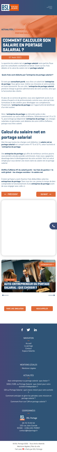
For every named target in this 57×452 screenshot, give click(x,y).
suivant (44, 194)
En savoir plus (46, 265)
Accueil (28, 343)
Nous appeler (42, 308)
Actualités (7, 29)
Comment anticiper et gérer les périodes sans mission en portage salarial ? (28, 397)
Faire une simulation (15, 308)
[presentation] (5, 295)
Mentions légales (23, 446)
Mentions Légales (29, 368)
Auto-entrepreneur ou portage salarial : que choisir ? (27, 285)
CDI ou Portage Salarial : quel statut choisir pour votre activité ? (28, 391)
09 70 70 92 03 (28, 423)
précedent (12, 194)
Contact (28, 348)
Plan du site (35, 446)
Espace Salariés (28, 351)
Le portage (28, 346)
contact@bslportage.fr (28, 430)
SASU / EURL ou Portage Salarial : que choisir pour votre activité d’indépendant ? (28, 385)
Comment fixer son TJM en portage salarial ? (28, 401)
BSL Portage (37, 449)
